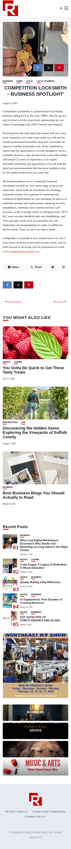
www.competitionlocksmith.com (21, 251)
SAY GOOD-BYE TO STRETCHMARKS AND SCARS (40, 619)
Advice (6, 362)
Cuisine (18, 362)
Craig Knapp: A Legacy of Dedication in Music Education (43, 566)
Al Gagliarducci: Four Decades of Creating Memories (41, 601)
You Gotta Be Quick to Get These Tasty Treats (33, 370)
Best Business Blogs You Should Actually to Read (33, 495)
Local (29, 81)
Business (8, 81)
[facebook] (37, 67)
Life (23, 422)
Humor (35, 767)
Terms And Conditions (49, 812)
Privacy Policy (16, 812)
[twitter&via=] (48, 67)
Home (19, 81)
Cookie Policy (35, 816)
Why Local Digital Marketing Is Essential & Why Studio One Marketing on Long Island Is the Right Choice (44, 545)
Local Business (45, 81)
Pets (35, 748)
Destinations (10, 422)
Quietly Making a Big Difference (40, 582)
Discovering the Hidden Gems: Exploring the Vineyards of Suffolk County (35, 432)
